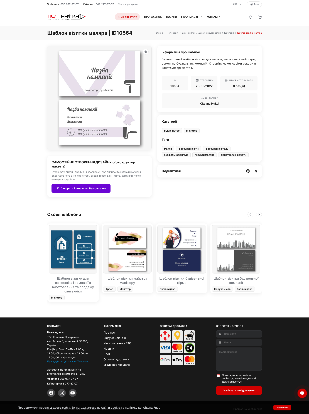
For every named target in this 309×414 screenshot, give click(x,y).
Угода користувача (128, 4)
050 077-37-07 (69, 4)
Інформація (189, 16)
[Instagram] (62, 393)
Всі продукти (128, 16)
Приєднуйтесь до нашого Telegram (67, 361)
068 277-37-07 (105, 4)
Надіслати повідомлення (239, 390)
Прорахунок (153, 16)
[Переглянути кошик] (260, 17)
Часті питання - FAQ (117, 343)
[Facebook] (51, 393)
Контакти (213, 16)
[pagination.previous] (250, 214)
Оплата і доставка (116, 359)
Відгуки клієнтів (115, 338)
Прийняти (282, 407)
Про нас (109, 332)
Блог (107, 354)
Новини (171, 16)
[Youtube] (73, 393)
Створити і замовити (83, 188)
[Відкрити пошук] (250, 17)
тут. (239, 381)
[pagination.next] (259, 214)
